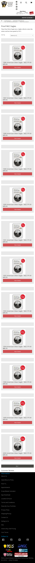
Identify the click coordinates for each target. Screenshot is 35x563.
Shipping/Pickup (6, 514)
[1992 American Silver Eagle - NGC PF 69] (17, 266)
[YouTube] (16, 9)
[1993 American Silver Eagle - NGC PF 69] (17, 302)
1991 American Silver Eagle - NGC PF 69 (17, 240)
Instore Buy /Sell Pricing (8, 529)
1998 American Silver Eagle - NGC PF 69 (17, 382)
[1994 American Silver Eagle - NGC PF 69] (17, 337)
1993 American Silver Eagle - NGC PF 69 (17, 311)
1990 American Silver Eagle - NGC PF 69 (17, 204)
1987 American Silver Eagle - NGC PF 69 (17, 98)
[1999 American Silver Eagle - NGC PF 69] (17, 408)
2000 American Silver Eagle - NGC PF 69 (17, 453)
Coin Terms (4, 532)
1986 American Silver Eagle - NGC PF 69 (17, 62)
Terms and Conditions (8, 502)
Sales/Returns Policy (7, 480)
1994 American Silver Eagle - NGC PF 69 (17, 346)
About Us (4, 476)
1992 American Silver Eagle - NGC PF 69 (17, 275)
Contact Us (4, 517)
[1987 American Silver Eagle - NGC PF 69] (17, 88)
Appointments (5, 487)
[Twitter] (16, 7)
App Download (5, 495)
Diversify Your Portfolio (8, 506)
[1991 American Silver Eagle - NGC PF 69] (17, 230)
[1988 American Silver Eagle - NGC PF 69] (17, 124)
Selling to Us (5, 521)
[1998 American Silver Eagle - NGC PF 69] (17, 373)
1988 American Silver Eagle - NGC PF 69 (17, 133)
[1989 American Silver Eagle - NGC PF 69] (17, 159)
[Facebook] (16, 2)
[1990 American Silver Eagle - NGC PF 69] (17, 195)
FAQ (2, 525)
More (17, 466)
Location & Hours (6, 499)
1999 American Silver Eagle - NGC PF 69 (17, 418)
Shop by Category (27, 17)
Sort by (3, 35)
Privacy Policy (5, 510)
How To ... (4, 484)
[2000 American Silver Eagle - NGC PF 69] (17, 444)
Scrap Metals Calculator (8, 491)
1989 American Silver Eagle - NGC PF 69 (17, 169)
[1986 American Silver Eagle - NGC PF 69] (17, 53)
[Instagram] (16, 4)
